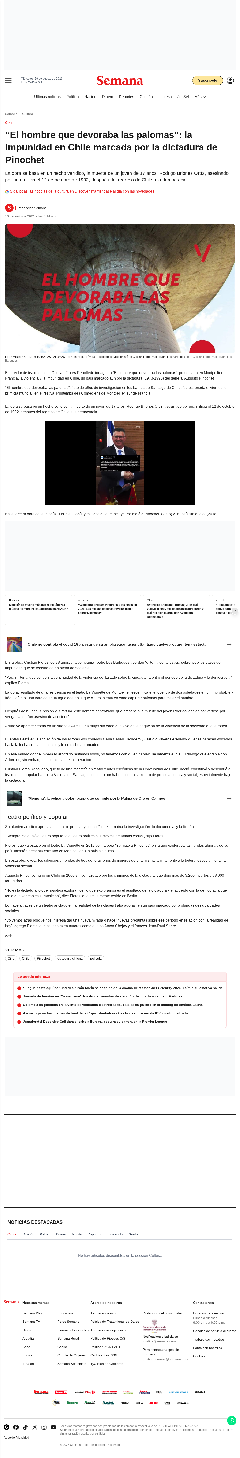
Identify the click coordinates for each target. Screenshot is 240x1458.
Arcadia (28, 1338)
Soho (26, 1347)
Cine (11, 958)
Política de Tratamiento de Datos (114, 1321)
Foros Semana (68, 1321)
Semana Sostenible (71, 1364)
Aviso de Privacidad (21, 1438)
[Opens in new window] (16, 1427)
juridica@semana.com (159, 1341)
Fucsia (27, 1355)
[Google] (6, 1427)
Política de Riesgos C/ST (108, 1338)
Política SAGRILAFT (105, 1347)
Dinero (27, 1330)
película (96, 958)
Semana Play (32, 1313)
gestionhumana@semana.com (165, 1359)
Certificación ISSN (103, 1355)
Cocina (62, 1347)
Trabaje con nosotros (209, 1339)
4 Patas (28, 1364)
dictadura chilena (70, 958)
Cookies (199, 1356)
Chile (26, 958)
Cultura (27, 114)
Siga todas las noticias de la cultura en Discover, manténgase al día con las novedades (82, 191)
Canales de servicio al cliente (214, 1331)
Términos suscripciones (108, 1330)
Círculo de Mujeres (71, 1355)
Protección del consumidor (162, 1313)
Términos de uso (103, 1313)
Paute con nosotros (207, 1348)
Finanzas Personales (73, 1330)
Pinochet (43, 958)
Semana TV (31, 1321)
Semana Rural (68, 1338)
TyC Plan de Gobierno (106, 1364)
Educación (65, 1313)
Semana (11, 114)
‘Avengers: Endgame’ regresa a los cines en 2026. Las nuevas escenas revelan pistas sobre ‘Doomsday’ (107, 609)
